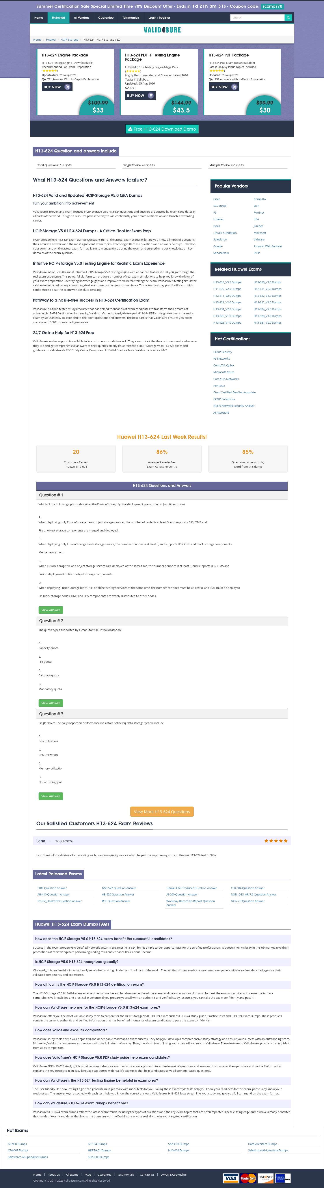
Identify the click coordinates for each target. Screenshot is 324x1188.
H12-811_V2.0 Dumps (227, 296)
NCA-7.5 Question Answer (247, 901)
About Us (54, 1175)
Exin (256, 206)
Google (218, 246)
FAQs (87, 1175)
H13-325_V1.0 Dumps (227, 316)
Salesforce (220, 239)
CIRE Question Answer (52, 888)
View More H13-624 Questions (162, 811)
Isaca (216, 226)
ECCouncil (219, 206)
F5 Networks (221, 358)
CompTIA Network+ (226, 379)
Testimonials (131, 17)
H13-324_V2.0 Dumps (267, 309)
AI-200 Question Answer (182, 894)
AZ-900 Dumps (17, 1144)
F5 (214, 212)
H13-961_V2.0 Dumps (267, 323)
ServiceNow (221, 253)
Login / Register (159, 17)
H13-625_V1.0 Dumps (267, 282)
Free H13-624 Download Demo (164, 129)
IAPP (257, 253)
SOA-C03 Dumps (98, 1157)
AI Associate (221, 413)
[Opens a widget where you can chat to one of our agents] (307, 1180)
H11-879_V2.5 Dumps (227, 289)
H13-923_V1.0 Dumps (227, 323)
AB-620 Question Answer (118, 894)
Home (38, 17)
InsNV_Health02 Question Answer (59, 901)
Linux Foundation (225, 233)
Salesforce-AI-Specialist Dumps (28, 1157)
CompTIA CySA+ (223, 365)
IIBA (256, 219)
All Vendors (81, 17)
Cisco (216, 199)
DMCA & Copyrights (173, 1175)
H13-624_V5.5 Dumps (227, 282)
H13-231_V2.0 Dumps (227, 309)
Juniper (258, 226)
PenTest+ (219, 386)
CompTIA (260, 199)
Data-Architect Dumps (262, 1144)
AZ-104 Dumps (97, 1144)
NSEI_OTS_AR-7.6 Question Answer (253, 894)
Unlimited (58, 17)
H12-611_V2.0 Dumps (267, 289)
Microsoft (260, 233)
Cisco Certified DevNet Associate (234, 392)
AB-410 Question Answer (53, 894)
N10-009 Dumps (178, 1150)
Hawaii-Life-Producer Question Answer (191, 888)
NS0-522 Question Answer (119, 888)
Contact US (147, 1175)
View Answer (50, 610)
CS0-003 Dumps (18, 1150)
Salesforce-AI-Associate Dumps (268, 1150)
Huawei (51, 39)
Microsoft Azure (223, 372)
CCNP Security (222, 352)
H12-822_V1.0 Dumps (267, 296)
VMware (259, 239)
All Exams (72, 1175)
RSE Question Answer (116, 901)
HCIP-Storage (69, 39)
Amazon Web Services (268, 246)
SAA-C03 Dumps (178, 1144)
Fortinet (259, 212)
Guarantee (106, 17)
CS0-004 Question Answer (247, 888)
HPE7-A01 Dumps (99, 1150)
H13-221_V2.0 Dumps (227, 302)
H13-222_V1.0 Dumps (267, 302)
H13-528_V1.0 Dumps (267, 316)
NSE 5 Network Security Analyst (234, 406)
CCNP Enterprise (224, 399)
